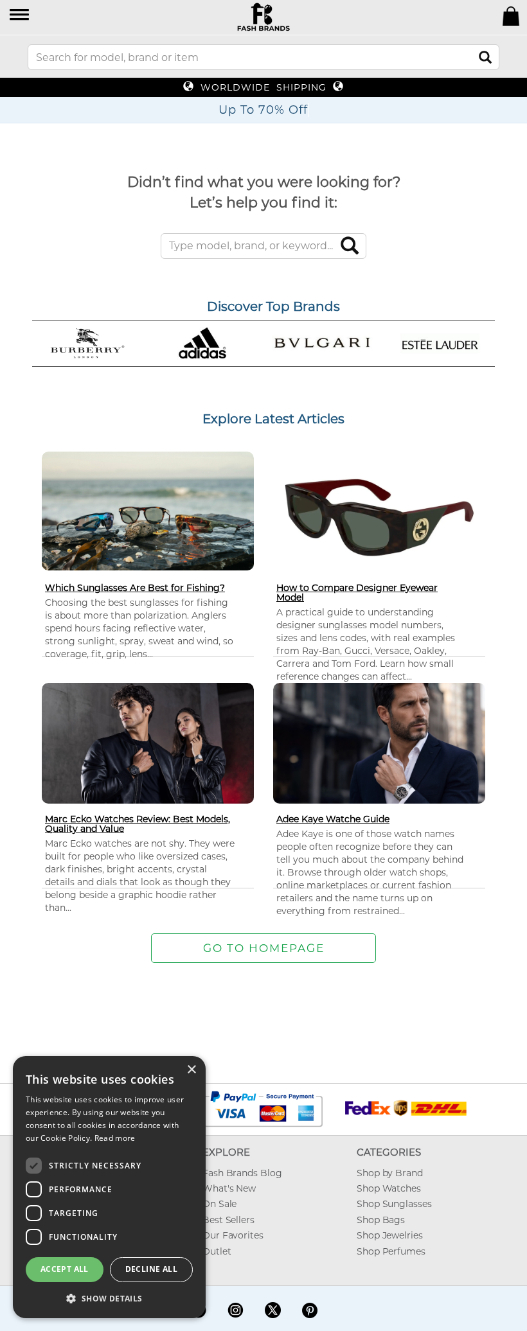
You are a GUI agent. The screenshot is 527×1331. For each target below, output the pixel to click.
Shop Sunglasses (394, 1204)
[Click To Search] (485, 57)
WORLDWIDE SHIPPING (263, 87)
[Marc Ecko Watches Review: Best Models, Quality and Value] (148, 742)
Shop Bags (381, 1220)
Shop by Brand (390, 1173)
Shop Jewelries (390, 1235)
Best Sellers (228, 1220)
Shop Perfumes (391, 1251)
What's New (229, 1188)
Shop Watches (389, 1188)
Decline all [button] (151, 1269)
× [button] (191, 1070)
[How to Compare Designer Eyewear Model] (379, 516)
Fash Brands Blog (241, 1173)
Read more (115, 1138)
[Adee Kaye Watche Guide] (379, 742)
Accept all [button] (64, 1269)
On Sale (219, 1204)
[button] (20, 15)
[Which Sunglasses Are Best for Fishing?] (148, 509)
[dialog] (109, 1187)
